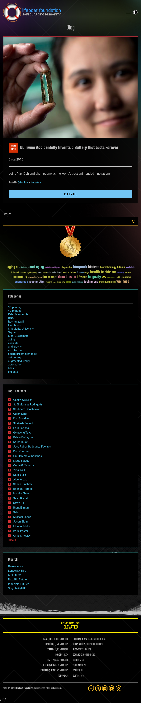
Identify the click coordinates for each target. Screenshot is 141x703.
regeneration (37, 282)
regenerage (21, 282)
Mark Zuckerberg (18, 336)
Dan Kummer (21, 451)
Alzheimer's (24, 268)
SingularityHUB (17, 588)
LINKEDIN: (49, 644)
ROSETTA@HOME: (48, 670)
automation (15, 364)
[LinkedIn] (105, 688)
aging (11, 267)
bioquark (80, 267)
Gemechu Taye (22, 432)
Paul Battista (21, 428)
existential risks (54, 273)
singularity (61, 282)
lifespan (82, 277)
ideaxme (128, 273)
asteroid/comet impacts (22, 353)
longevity (94, 277)
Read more (70, 194)
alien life (13, 343)
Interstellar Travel (35, 277)
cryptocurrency (32, 273)
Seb (15, 512)
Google (86, 273)
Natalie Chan (21, 493)
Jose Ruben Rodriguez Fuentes (32, 446)
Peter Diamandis (18, 314)
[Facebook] (91, 688)
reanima (126, 277)
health (95, 272)
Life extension (66, 277)
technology (91, 282)
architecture (15, 350)
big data (13, 371)
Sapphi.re (57, 688)
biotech (93, 267)
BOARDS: (76, 655)
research (49, 282)
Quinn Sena (23, 182)
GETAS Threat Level (70, 626)
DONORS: (59, 655)
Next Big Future (17, 579)
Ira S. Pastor (20, 531)
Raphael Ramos (22, 488)
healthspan (109, 272)
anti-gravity (15, 346)
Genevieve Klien (22, 399)
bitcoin (121, 267)
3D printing (14, 307)
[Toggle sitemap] (128, 12)
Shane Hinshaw (22, 484)
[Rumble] (118, 688)
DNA (11, 318)
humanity (120, 273)
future (73, 272)
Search (134, 221)
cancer (23, 272)
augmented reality (19, 361)
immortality (19, 277)
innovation (36, 182)
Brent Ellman (21, 507)
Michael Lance (22, 517)
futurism (80, 273)
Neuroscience (111, 278)
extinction (65, 273)
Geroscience (15, 566)
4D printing (14, 310)
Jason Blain (20, 521)
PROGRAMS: (78, 665)
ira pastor (49, 277)
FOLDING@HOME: (49, 665)
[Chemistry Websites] (70, 242)
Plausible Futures (18, 584)
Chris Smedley (22, 535)
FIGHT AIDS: (52, 660)
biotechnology (108, 267)
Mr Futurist (14, 575)
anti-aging (36, 267)
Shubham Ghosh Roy (26, 409)
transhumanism (107, 282)
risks (54, 282)
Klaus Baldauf (21, 460)
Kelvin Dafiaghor (23, 437)
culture (40, 273)
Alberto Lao (20, 479)
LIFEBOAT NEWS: (80, 639)
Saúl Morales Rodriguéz (27, 404)
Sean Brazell (20, 498)
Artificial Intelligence (52, 268)
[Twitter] (98, 688)
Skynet (12, 332)
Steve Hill (19, 503)
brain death (15, 273)
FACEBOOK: (48, 639)
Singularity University (21, 328)
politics (119, 278)
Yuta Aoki (19, 470)
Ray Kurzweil (16, 321)
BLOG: (75, 649)
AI (17, 267)
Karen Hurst (20, 442)
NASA (104, 277)
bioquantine (66, 267)
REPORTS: (77, 660)
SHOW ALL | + (13, 540)
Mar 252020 (13, 148)
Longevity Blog (17, 570)
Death (45, 273)
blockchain (130, 267)
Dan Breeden (21, 418)
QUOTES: (76, 676)
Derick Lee (19, 474)
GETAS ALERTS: (79, 644)
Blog (70, 28)
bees (11, 368)
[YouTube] (112, 688)
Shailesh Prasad (23, 423)
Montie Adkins (22, 526)
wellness (122, 281)
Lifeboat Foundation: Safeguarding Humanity (62, 12)
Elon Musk (14, 325)
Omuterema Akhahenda (27, 456)
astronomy (14, 357)
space (68, 281)
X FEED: (50, 649)
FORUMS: (62, 676)
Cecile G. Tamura (23, 465)
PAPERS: (76, 670)
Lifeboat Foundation (24, 688)
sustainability (77, 282)
